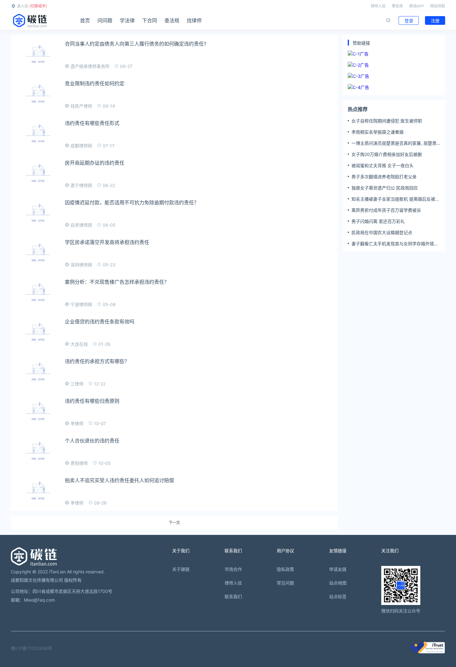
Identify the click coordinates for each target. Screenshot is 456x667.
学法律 (127, 20)
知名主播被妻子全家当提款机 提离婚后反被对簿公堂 (395, 199)
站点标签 (337, 596)
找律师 (194, 20)
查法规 (171, 20)
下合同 (149, 20)
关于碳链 (181, 569)
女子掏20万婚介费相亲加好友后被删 (386, 154)
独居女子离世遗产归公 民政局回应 (384, 187)
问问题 (104, 20)
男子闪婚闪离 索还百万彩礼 (378, 221)
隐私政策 (285, 569)
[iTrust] (427, 652)
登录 (409, 20)
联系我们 (233, 596)
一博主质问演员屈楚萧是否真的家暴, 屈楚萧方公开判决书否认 (393, 143)
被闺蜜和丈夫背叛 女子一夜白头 (382, 165)
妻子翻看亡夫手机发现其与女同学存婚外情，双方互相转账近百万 (394, 244)
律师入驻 (378, 6)
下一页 (174, 523)
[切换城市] (38, 6)
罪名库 (397, 6)
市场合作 (233, 569)
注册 (435, 20)
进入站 (22, 6)
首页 (85, 20)
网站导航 (437, 6)
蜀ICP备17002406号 (31, 648)
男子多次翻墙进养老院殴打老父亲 (384, 176)
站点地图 (337, 582)
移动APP (416, 6)
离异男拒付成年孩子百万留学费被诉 (386, 210)
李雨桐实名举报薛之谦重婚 (377, 132)
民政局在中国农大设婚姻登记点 (381, 232)
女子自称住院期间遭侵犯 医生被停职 (386, 120)
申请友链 (337, 569)
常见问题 (285, 582)
